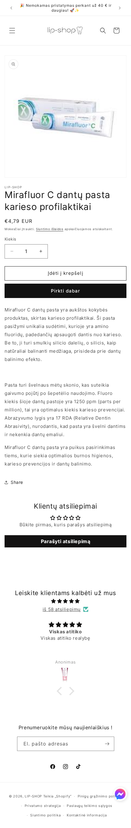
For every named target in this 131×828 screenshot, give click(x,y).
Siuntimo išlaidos (49, 229)
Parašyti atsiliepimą (65, 541)
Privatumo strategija (43, 806)
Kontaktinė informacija (87, 815)
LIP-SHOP (33, 796)
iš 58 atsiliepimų (62, 609)
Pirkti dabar (65, 291)
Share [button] (17, 482)
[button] (12, 30)
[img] (65, 601)
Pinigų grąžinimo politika (100, 796)
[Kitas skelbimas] (119, 8)
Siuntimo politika (45, 815)
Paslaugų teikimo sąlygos (89, 806)
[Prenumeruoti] (107, 744)
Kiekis (10, 239)
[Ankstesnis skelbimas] (11, 8)
